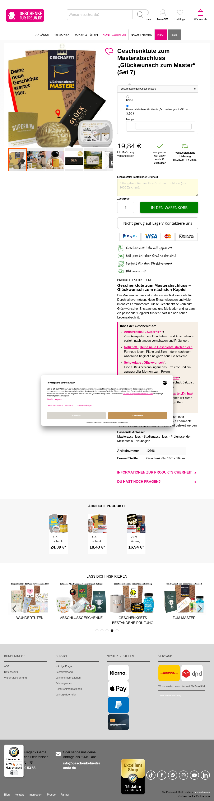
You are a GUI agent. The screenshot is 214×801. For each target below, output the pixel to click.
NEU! (160, 34)
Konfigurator (114, 34)
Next (199, 609)
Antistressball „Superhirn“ (143, 332)
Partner (64, 794)
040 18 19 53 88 (23, 768)
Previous (14, 609)
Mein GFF (162, 19)
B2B (174, 34)
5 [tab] (117, 630)
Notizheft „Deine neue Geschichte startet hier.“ (158, 347)
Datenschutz (11, 672)
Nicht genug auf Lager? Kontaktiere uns (157, 223)
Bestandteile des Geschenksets (138, 88)
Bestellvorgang (64, 672)
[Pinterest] (172, 776)
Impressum (35, 794)
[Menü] (21, 747)
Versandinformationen (68, 677)
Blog (7, 794)
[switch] (14, 772)
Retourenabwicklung (170, 695)
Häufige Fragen (64, 666)
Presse (51, 794)
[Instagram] (183, 776)
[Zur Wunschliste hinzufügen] (109, 51)
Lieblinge (180, 19)
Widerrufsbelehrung (15, 677)
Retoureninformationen (69, 689)
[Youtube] (194, 776)
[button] (36, 160)
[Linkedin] (205, 776)
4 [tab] (112, 630)
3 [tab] (107, 630)
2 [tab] (102, 630)
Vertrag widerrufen (66, 694)
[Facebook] (161, 776)
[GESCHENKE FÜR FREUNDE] (25, 15)
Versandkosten (125, 155)
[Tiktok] (150, 776)
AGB (6, 666)
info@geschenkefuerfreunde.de (81, 766)
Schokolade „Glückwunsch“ (144, 362)
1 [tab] (97, 630)
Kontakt (19, 794)
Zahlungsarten (64, 683)
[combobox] (107, 14)
